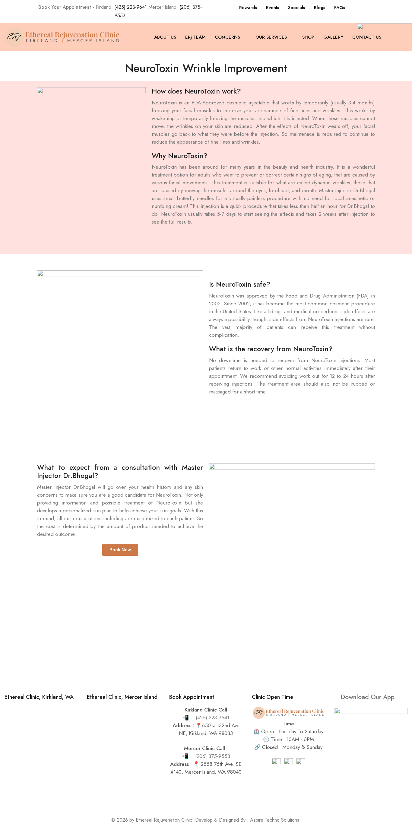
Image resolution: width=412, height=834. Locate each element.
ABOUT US (165, 37)
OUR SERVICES (271, 37)
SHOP (308, 37)
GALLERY (333, 37)
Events (272, 7)
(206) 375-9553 (212, 756)
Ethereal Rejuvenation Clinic (164, 819)
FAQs (339, 7)
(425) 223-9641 (130, 7)
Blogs (319, 7)
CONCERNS (227, 37)
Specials (296, 7)
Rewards (248, 7)
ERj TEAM (195, 37)
